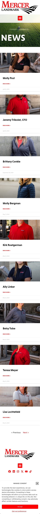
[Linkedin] (14, 471)
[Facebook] (9, 471)
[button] (37, 483)
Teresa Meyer (10, 370)
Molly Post (9, 78)
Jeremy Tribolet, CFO (15, 119)
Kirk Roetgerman (12, 245)
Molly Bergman (11, 203)
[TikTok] (30, 471)
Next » (26, 432)
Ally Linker (9, 286)
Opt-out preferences (19, 511)
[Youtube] (26, 471)
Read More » (6, 83)
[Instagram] (18, 471)
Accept (20, 507)
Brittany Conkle (11, 161)
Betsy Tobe (9, 328)
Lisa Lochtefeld (11, 411)
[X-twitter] (22, 471)
